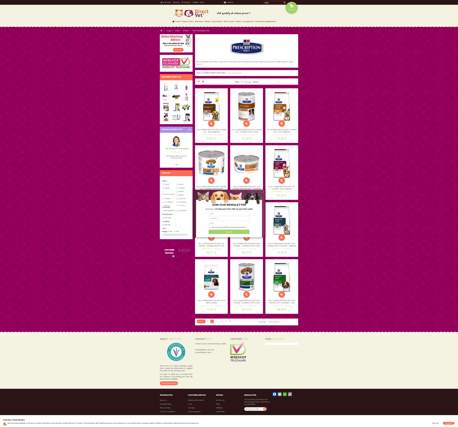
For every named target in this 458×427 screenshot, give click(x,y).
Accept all (448, 423)
